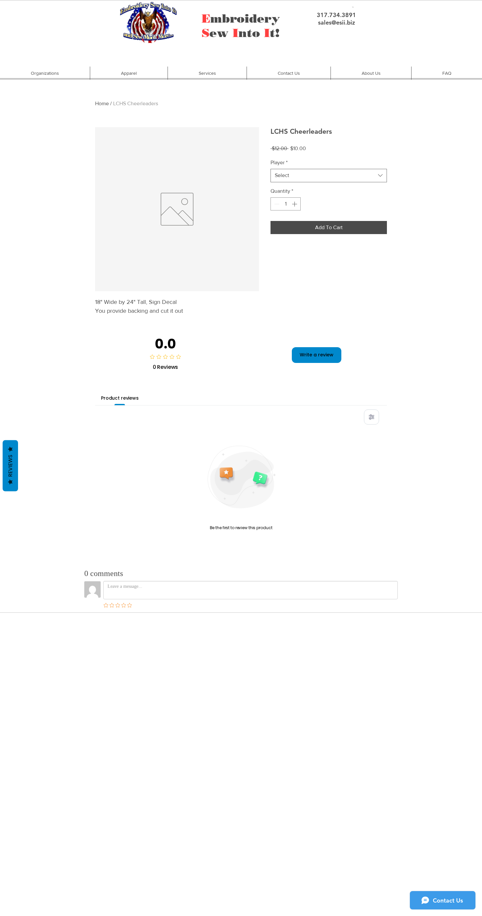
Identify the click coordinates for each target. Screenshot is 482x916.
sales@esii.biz (336, 22)
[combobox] (329, 175)
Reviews (10, 466)
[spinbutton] (286, 204)
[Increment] (295, 204)
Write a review (316, 354)
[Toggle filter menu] (371, 417)
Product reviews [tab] (120, 398)
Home (102, 103)
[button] (45, 73)
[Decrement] (276, 204)
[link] (353, 7)
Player (279, 162)
